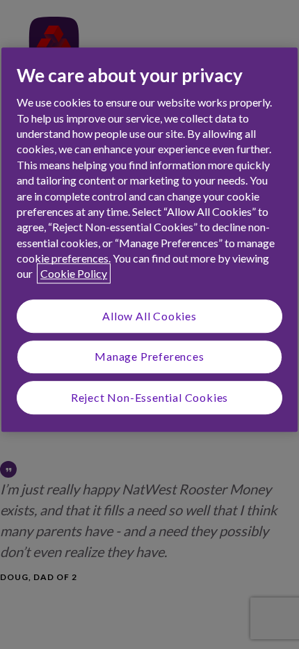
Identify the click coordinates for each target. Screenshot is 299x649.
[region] (149, 239)
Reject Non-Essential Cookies (149, 397)
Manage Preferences (149, 356)
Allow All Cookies (149, 315)
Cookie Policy (73, 274)
